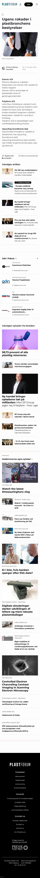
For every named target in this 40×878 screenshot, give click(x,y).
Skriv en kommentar (29, 156)
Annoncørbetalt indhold (20, 810)
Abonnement (20, 776)
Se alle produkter (20, 788)
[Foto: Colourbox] (20, 44)
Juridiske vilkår (20, 802)
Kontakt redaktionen (20, 821)
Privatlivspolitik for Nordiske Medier (20, 798)
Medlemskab (20, 780)
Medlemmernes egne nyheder (16, 459)
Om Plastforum (20, 832)
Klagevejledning (20, 806)
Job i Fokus (8, 258)
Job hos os (20, 828)
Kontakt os (20, 824)
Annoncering (20, 784)
